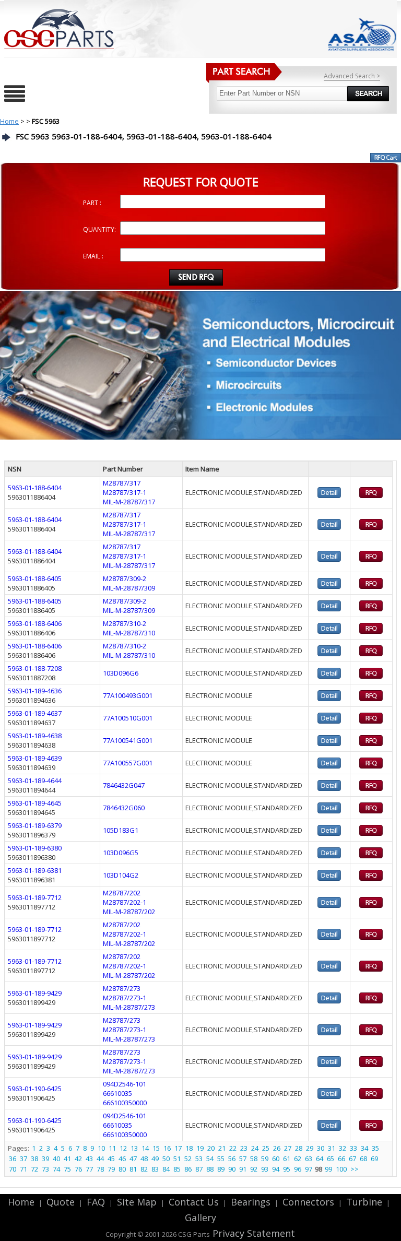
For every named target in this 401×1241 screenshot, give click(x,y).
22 (233, 1148)
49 (155, 1158)
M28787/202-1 (124, 902)
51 (177, 1158)
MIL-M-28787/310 (129, 632)
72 (34, 1169)
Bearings (250, 1202)
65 (330, 1158)
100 (341, 1169)
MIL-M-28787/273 (129, 1007)
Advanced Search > (352, 76)
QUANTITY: (99, 229)
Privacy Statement (252, 1233)
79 (111, 1169)
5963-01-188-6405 (35, 578)
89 (221, 1169)
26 (276, 1148)
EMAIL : (93, 256)
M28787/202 (121, 892)
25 (265, 1148)
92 (253, 1169)
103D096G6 (120, 673)
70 (12, 1169)
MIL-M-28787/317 (129, 501)
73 (45, 1169)
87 (199, 1169)
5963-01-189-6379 (35, 825)
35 (375, 1148)
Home (9, 121)
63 (308, 1158)
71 (23, 1169)
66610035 (117, 1093)
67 (352, 1158)
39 (45, 1158)
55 (221, 1158)
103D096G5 (120, 852)
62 (297, 1158)
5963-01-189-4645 (35, 803)
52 (188, 1158)
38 (34, 1158)
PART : (92, 202)
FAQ (96, 1202)
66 (341, 1158)
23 (243, 1148)
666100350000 (125, 1102)
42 (78, 1158)
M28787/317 (121, 483)
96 (297, 1169)
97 (308, 1169)
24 (254, 1148)
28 (298, 1148)
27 (287, 1148)
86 (188, 1169)
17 (178, 1148)
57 (242, 1158)
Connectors (308, 1202)
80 (122, 1169)
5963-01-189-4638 (35, 735)
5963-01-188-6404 (35, 487)
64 (319, 1158)
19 (200, 1148)
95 (286, 1169)
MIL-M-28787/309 (129, 588)
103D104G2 (120, 875)
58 (253, 1158)
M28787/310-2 (124, 623)
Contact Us (194, 1202)
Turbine (364, 1202)
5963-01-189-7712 (35, 897)
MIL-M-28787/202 (129, 911)
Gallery (200, 1217)
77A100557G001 (127, 762)
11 (112, 1148)
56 (231, 1158)
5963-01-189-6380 (35, 848)
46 (122, 1158)
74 (56, 1169)
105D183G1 (120, 830)
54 (210, 1158)
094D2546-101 (124, 1084)
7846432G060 (124, 807)
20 (211, 1148)
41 (67, 1158)
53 (199, 1158)
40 (56, 1158)
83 (155, 1169)
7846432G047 (124, 785)
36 (12, 1158)
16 (167, 1148)
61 (286, 1158)
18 (189, 1148)
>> (354, 1169)
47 (133, 1158)
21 (222, 1148)
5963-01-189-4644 (35, 780)
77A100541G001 (127, 740)
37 (23, 1158)
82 (144, 1169)
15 (156, 1148)
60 (275, 1158)
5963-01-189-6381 (35, 870)
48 (144, 1158)
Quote (60, 1202)
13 (134, 1148)
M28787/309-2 (124, 578)
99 (328, 1169)
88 (210, 1169)
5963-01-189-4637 (35, 713)
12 (123, 1148)
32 (342, 1148)
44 (100, 1158)
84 (166, 1169)
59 (264, 1158)
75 (67, 1169)
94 (275, 1169)
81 (133, 1169)
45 (111, 1158)
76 (78, 1169)
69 (374, 1158)
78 (100, 1169)
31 (331, 1148)
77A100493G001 (127, 695)
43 (89, 1158)
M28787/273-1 (124, 997)
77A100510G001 (127, 718)
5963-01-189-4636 (35, 690)
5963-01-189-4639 (35, 758)
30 (320, 1148)
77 (89, 1169)
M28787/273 (121, 988)
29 (309, 1148)
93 (264, 1169)
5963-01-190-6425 (35, 1088)
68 (363, 1158)
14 (145, 1148)
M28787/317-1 (124, 492)
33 (353, 1148)
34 (364, 1148)
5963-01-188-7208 (35, 668)
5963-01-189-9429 (35, 993)
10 (101, 1148)
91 (242, 1169)
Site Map (137, 1202)
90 (231, 1169)
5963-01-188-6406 (35, 623)
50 (166, 1158)
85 (177, 1169)
